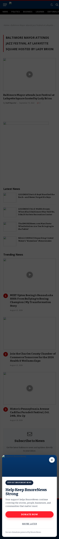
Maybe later (29, 523)
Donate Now (29, 514)
